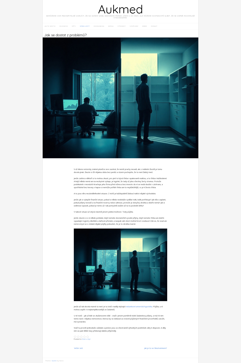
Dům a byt (86, 339)
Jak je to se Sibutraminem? (155, 348)
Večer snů (78, 348)
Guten (54, 361)
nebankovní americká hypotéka (139, 306)
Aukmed (120, 9)
